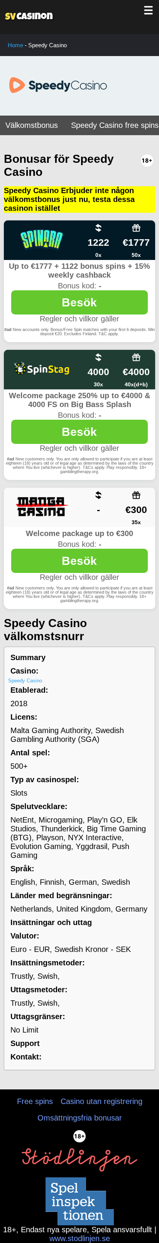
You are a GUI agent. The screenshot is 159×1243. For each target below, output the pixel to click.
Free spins (35, 1101)
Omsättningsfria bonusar (79, 1118)
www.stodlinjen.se (79, 1238)
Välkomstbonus (31, 125)
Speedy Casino (25, 681)
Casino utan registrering (101, 1101)
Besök (79, 302)
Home (15, 45)
